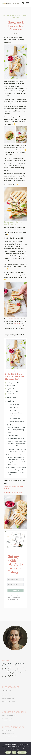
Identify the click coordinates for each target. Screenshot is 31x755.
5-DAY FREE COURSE (7, 690)
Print (16, 371)
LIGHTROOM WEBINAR (8, 698)
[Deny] (29, 749)
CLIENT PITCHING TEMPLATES (9, 736)
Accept (8, 752)
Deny (14, 752)
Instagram (7, 326)
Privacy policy (22, 752)
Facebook (17, 323)
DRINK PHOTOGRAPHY (7, 718)
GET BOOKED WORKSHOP (8, 701)
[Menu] (26, 3)
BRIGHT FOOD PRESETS (8, 730)
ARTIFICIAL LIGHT (6, 721)
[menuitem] (22, 3)
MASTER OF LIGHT (6, 696)
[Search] (22, 3)
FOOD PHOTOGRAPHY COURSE (10, 715)
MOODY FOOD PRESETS (8, 733)
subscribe (15, 326)
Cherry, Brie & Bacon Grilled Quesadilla (15, 26)
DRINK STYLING (6, 693)
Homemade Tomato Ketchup (13, 492)
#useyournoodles (12, 319)
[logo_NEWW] (12, 3)
